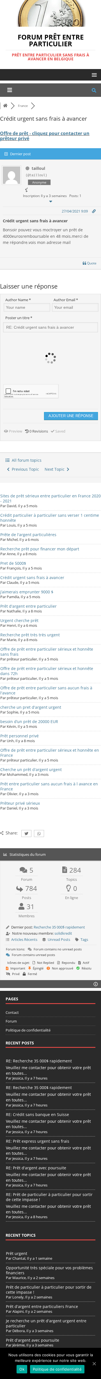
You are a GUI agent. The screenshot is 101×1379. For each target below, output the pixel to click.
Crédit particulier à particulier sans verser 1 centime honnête (49, 518)
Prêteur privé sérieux (20, 803)
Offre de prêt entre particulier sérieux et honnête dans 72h (46, 671)
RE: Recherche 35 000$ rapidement (39, 1061)
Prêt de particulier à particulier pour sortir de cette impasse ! (48, 1289)
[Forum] (5, 106)
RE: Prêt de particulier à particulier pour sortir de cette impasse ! (49, 1197)
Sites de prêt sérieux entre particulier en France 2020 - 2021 (50, 498)
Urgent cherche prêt (19, 620)
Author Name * (18, 299)
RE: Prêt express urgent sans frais (37, 1141)
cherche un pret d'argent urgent (30, 707)
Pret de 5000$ (13, 563)
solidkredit (63, 933)
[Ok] (94, 1363)
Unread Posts (59, 939)
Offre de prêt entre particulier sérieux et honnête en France (49, 752)
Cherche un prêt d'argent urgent (31, 769)
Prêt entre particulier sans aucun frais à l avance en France (49, 786)
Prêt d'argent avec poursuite (32, 1340)
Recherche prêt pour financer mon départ (39, 549)
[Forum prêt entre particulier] (50, 23)
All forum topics (26, 460)
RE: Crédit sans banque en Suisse (37, 1114)
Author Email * (66, 299)
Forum (11, 1021)
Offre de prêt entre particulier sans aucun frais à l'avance (46, 690)
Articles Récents (24, 939)
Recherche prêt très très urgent (30, 634)
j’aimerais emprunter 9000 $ (26, 591)
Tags (84, 939)
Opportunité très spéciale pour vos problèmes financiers (49, 1270)
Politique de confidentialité (28, 1030)
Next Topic (56, 469)
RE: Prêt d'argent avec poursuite (36, 1167)
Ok (21, 1369)
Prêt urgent (16, 1253)
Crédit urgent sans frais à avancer (32, 577)
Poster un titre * (18, 317)
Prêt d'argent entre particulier (28, 606)
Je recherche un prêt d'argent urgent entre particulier (46, 1323)
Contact (12, 1012)
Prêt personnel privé (19, 735)
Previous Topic (24, 469)
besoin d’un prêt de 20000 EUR (29, 721)
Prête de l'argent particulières (28, 534)
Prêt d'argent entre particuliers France (42, 1306)
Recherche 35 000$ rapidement (59, 927)
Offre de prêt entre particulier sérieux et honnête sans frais (46, 651)
